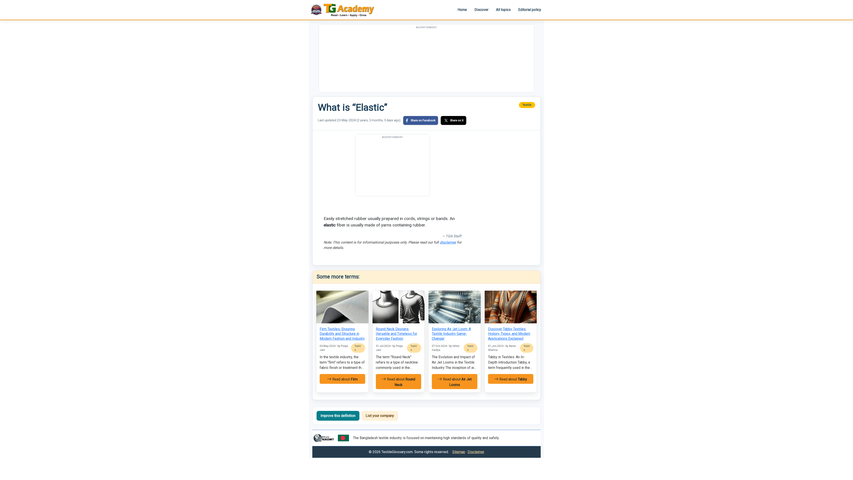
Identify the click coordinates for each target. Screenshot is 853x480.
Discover (481, 10)
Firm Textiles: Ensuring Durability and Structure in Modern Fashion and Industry (342, 334)
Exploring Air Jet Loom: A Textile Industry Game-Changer (451, 334)
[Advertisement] (426, 61)
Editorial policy (529, 10)
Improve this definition (338, 416)
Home (462, 10)
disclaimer (448, 242)
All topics (503, 10)
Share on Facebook (423, 120)
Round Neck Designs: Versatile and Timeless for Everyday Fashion (396, 334)
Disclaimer (476, 452)
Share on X (457, 120)
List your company (380, 416)
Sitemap (458, 452)
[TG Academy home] (344, 9)
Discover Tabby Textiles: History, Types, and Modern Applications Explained (509, 334)
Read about (344, 379)
